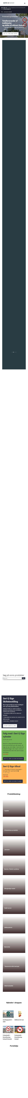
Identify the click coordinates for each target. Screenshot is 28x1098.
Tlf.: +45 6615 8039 (6, 11)
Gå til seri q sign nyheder (13, 758)
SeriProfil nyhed (7, 739)
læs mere (5, 754)
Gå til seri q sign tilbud (13, 781)
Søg (24, 678)
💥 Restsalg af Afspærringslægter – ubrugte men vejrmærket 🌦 (13, 770)
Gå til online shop (10, 33)
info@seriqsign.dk (7, 9)
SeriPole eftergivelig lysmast (13, 204)
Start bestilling (10, 725)
